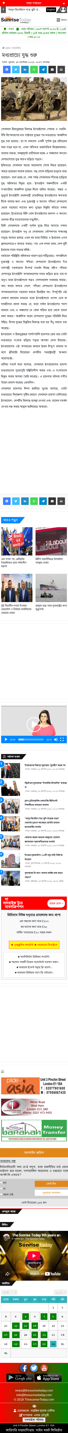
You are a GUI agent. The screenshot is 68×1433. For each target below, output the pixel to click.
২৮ (44, 1344)
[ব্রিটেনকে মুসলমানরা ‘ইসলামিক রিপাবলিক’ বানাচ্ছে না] (10, 788)
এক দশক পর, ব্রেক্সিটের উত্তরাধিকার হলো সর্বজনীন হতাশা (13, 563)
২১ (44, 1334)
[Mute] (56, 739)
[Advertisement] (34, 454)
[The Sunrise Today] (16, 20)
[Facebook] (7, 69)
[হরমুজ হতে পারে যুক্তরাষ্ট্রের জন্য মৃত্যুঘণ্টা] (51, 588)
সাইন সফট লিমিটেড (49, 1430)
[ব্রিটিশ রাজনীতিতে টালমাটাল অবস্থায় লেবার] (51, 541)
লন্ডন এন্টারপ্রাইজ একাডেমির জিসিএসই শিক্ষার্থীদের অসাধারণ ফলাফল (41, 803)
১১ (15, 1325)
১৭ (5, 1334)
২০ (34, 1334)
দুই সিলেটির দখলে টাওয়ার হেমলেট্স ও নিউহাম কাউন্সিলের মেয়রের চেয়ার (16, 609)
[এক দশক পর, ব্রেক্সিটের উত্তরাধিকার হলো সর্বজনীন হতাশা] (16, 541)
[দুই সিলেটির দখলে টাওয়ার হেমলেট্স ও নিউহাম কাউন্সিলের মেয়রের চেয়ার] (16, 588)
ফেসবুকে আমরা (8, 1211)
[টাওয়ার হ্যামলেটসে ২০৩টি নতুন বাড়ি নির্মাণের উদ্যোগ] (10, 860)
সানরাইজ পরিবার (34, 1420)
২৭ (34, 1344)
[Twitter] (16, 69)
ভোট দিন (51, 1183)
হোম (7, 48)
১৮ (16, 1334)
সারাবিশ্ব (16, 48)
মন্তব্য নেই (8, 1194)
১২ (25, 1325)
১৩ (34, 1325)
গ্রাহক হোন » (56, 903)
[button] (34, 724)
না (4, 1188)
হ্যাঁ (4, 1182)
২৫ (16, 1344)
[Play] (6, 739)
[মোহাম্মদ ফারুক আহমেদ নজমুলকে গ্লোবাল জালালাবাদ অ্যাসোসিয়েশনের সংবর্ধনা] (10, 842)
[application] (34, 724)
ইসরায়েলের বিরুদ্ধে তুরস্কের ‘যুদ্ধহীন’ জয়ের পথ (45, 765)
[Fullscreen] (62, 739)
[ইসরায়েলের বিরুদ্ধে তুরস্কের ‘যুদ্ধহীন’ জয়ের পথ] (10, 770)
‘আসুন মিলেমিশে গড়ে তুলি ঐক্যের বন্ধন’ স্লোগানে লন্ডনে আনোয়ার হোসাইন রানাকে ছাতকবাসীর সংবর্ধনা (42, 822)
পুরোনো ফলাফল (51, 1192)
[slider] (31, 739)
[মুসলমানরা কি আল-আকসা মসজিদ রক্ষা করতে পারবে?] (10, 878)
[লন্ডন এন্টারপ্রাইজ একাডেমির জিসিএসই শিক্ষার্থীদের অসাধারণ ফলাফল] (10, 806)
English (51, 9)
